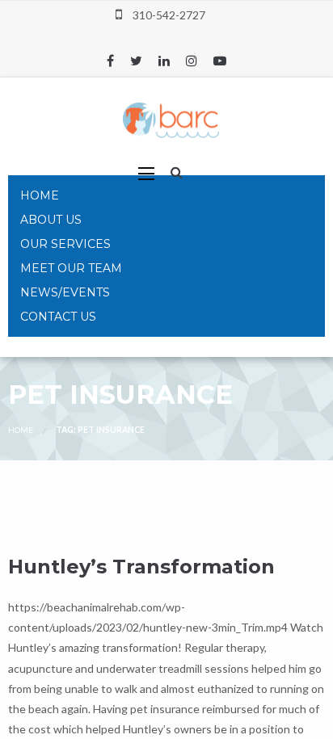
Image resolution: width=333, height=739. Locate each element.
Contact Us (58, 316)
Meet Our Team (71, 268)
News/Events (65, 292)
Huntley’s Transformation (141, 566)
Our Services (65, 244)
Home (39, 195)
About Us (51, 219)
